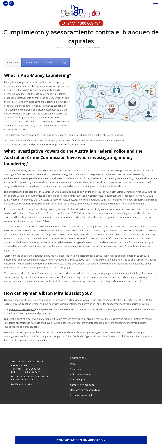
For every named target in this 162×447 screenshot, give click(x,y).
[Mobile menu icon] (155, 3)
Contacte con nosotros (82, 384)
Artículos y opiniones (80, 374)
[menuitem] (5, 3)
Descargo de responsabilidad (85, 389)
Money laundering (13, 82)
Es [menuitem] (5, 3)
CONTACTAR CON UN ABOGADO (80, 440)
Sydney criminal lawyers (22, 309)
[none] (5, 3)
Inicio (73, 363)
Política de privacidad (81, 395)
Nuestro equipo (78, 379)
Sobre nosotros (78, 369)
